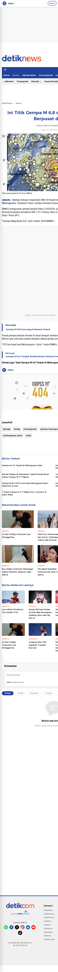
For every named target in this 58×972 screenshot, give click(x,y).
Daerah (35, 81)
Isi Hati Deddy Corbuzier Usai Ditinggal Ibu (16, 535)
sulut (28, 435)
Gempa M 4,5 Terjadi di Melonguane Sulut (22, 465)
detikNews (7, 103)
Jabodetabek (29, 75)
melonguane (30, 429)
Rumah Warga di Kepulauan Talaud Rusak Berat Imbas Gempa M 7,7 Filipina (25, 475)
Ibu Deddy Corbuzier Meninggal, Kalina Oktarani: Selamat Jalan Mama (17, 572)
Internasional (46, 75)
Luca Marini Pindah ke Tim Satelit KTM (12, 610)
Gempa (16, 200)
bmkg (17, 429)
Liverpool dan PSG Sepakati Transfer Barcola (38, 645)
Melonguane (9, 203)
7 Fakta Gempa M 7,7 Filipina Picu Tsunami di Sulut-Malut (24, 493)
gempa (6, 429)
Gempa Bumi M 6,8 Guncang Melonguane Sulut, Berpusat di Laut (25, 484)
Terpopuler (22, 81)
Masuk (52, 3)
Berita (16, 75)
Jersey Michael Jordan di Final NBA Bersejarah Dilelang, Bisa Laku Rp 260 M (40, 613)
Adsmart (9, 81)
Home (6, 75)
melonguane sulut (12, 435)
